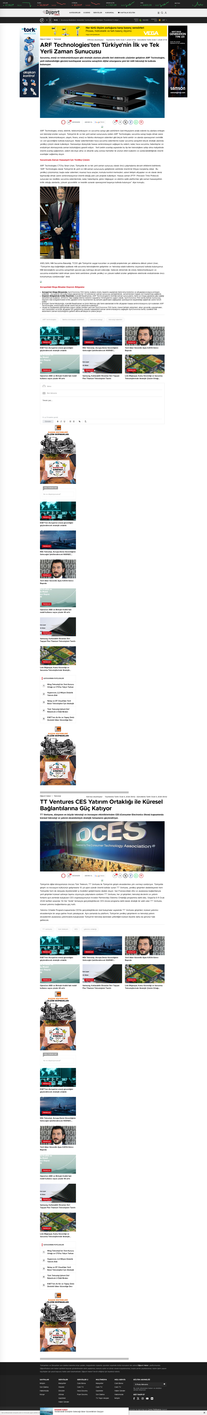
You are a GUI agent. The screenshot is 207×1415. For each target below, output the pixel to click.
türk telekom (63, 929)
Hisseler (61, 1387)
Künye (42, 1394)
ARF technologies (49, 320)
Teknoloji (57, 39)
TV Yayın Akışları (102, 1398)
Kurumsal (109, 13)
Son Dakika (44, 1387)
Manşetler (62, 1383)
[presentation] (47, 20)
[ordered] (70, 421)
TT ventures (47, 929)
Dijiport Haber (45, 39)
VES (76, 929)
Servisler (97, 13)
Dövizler (61, 1391)
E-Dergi (87, 13)
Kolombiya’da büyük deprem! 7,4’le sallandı (76, 20)
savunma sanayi (96, 320)
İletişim (42, 1383)
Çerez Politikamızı (154, 1409)
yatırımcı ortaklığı (90, 929)
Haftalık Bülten (127, 13)
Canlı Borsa (81, 1383)
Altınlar (61, 1394)
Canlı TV (80, 1387)
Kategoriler (74, 13)
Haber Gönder (63, 1402)
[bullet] (73, 421)
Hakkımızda (44, 1391)
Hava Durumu (82, 1391)
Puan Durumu (82, 1394)
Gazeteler (62, 1398)
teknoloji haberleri (115, 320)
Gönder (48, 421)
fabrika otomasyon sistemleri (73, 320)
